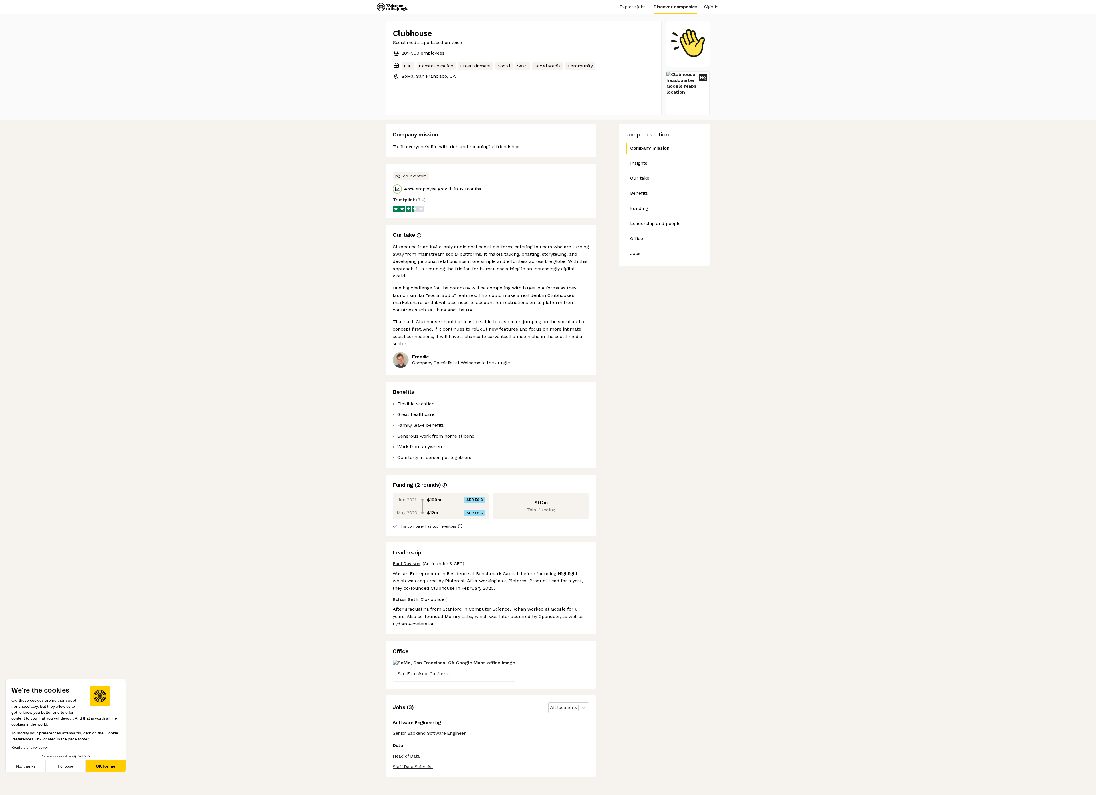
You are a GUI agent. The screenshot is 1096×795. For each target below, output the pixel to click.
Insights (638, 163)
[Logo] (392, 7)
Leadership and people (655, 223)
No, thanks (25, 766)
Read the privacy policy (29, 748)
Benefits (639, 193)
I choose (65, 766)
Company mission (650, 148)
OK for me (105, 766)
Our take (639, 178)
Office (636, 238)
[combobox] (550, 708)
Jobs (635, 253)
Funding (639, 208)
